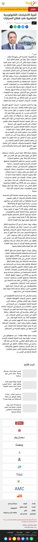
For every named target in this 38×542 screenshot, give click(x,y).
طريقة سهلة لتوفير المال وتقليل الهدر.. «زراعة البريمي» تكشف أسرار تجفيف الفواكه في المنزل (13, 9)
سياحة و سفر (12, 503)
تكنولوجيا (14, 508)
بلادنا (34, 503)
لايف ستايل (23, 507)
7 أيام (34, 23)
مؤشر (34, 510)
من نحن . (34, 532)
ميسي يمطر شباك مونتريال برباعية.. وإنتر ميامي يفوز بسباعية (12, 373)
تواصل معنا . (19, 532)
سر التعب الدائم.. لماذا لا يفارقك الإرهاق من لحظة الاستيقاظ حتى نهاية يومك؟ (12, 397)
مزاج (25, 510)
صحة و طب (23, 514)
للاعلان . (27, 532)
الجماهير (33, 514)
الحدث (34, 507)
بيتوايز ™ (11, 535)
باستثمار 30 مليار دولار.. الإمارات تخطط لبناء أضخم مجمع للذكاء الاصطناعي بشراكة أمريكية (12, 408)
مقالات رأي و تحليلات (10, 512)
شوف (25, 503)
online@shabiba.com (30, 527)
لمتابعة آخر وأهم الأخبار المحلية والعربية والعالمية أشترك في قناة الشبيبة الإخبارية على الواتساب (20, 520)
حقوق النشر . (10, 532)
